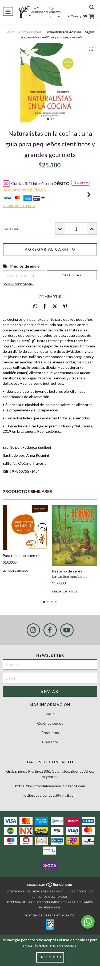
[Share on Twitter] (55, 306)
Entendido (50, 957)
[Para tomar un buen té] (25, 527)
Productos (50, 732)
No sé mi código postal (18, 284)
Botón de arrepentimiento (50, 915)
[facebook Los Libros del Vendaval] (50, 630)
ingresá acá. (50, 907)
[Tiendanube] (50, 886)
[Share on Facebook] (45, 306)
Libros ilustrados (30, 32)
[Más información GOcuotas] (80, 183)
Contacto (50, 742)
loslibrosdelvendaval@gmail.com (50, 795)
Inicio (10, 32)
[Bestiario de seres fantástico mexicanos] (74, 535)
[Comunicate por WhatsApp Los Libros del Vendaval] (88, 922)
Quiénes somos (50, 723)
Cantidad (11, 229)
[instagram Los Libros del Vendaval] (33, 630)
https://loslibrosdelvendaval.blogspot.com (50, 786)
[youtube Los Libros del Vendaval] (67, 630)
